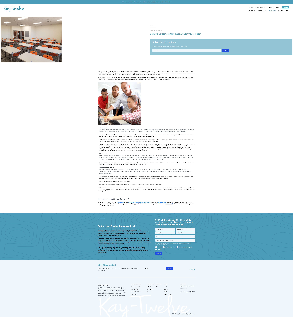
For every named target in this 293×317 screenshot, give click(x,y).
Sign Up (225, 50)
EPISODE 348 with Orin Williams (160, 2)
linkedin (194, 269)
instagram (192, 269)
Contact (286, 7)
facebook (190, 269)
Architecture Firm (170, 247)
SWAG (165, 291)
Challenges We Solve (136, 287)
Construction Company (185, 247)
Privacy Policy (167, 294)
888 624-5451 (183, 288)
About (287, 10)
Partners (149, 291)
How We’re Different (136, 291)
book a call (169, 204)
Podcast (280, 10)
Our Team (166, 287)
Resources (134, 294)
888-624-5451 (269, 7)
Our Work (252, 10)
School (160, 247)
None (159, 249)
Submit (159, 253)
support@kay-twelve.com (256, 7)
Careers (277, 7)
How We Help (134, 289)
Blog (151, 26)
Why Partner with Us (153, 287)
